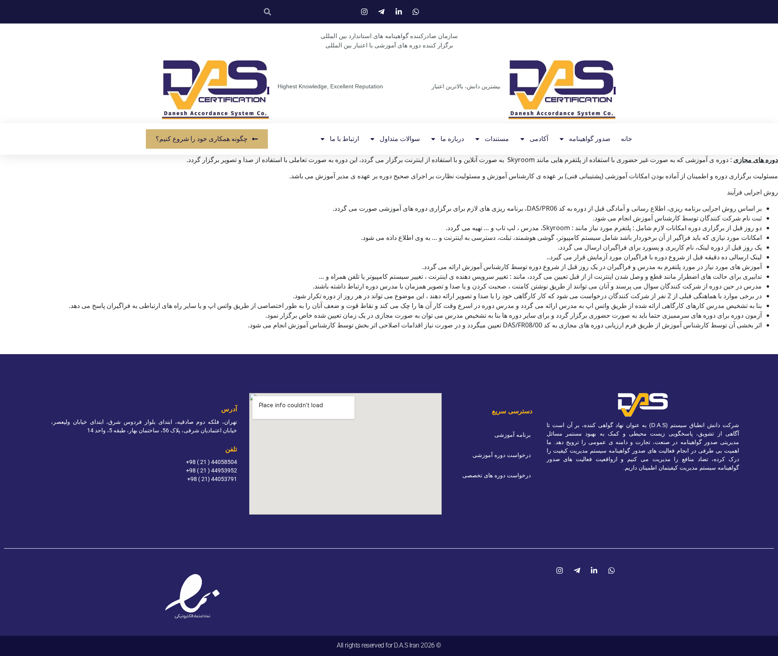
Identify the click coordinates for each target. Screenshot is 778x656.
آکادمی (539, 138)
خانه (626, 138)
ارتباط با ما (344, 138)
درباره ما (452, 138)
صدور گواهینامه (590, 138)
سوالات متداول (400, 138)
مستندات (497, 138)
